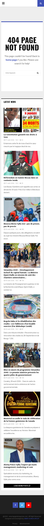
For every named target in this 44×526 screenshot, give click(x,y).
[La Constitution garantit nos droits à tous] (22, 120)
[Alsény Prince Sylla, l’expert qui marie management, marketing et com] (22, 450)
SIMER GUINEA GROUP (31, 518)
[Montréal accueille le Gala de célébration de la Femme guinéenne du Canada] (22, 404)
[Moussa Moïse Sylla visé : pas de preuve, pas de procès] (22, 209)
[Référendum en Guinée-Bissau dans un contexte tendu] (22, 163)
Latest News (10, 101)
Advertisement (25, 524)
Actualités (8, 110)
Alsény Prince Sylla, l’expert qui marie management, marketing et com (20, 466)
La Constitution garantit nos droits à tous (20, 136)
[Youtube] (28, 505)
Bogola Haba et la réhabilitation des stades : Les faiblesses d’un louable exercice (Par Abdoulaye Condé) (20, 324)
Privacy (14, 524)
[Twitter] (22, 505)
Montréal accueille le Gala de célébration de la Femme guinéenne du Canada (22, 420)
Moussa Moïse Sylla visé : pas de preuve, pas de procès (22, 225)
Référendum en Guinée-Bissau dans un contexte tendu (21, 179)
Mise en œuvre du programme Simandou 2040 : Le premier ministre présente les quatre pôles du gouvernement (22, 372)
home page (11, 60)
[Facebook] (15, 505)
